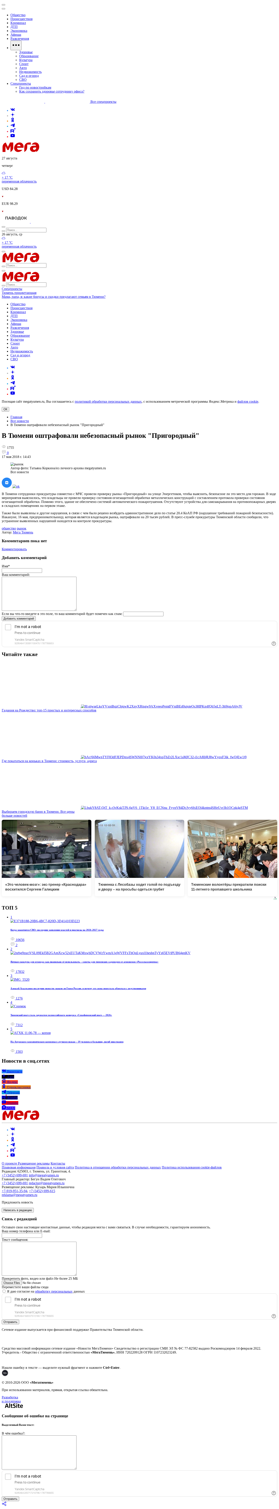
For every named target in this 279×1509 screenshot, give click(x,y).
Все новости (19, 421)
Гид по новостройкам (35, 87)
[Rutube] (12, 131)
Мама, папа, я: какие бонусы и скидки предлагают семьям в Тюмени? (53, 297)
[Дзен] (12, 115)
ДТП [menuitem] (14, 27)
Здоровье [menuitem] (26, 52)
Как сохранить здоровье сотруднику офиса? (51, 91)
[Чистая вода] (42, 222)
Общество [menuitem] (18, 15)
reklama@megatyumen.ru (19, 1195)
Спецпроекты (12, 289)
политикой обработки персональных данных (108, 401)
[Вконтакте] (12, 110)
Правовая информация (19, 1167)
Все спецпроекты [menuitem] (103, 102)
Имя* (6, 566)
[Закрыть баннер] (3, 4)
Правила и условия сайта (55, 1167)
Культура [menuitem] (25, 60)
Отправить (10, 1322)
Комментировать (14, 549)
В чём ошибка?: (13, 1433)
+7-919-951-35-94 (14, 1191)
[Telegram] (12, 126)
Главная (16, 417)
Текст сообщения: (15, 1239)
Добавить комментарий (18, 618)
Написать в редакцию (17, 1210)
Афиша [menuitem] (15, 34)
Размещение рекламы (34, 1163)
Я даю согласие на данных (45, 1291)
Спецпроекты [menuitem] (20, 83)
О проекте (10, 1163)
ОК (5, 409)
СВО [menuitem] (23, 79)
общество (9, 528)
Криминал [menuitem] (18, 23)
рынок (21, 528)
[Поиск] (3, 227)
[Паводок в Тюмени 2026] (16, 222)
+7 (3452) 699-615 (42, 1191)
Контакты (58, 1163)
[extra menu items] (16, 45)
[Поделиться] (4, 1505)
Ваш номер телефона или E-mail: (26, 1231)
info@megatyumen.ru (44, 1175)
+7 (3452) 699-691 (15, 1175)
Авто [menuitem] (23, 68)
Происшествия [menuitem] (21, 19)
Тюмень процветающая (19, 293)
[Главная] (52, 151)
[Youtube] (12, 136)
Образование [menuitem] (29, 56)
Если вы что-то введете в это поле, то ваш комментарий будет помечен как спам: (62, 614)
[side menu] (3, 8)
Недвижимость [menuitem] (30, 72)
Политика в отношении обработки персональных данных (118, 1167)
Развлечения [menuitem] (19, 38)
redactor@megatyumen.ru (47, 1183)
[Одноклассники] (12, 121)
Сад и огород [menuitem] (29, 76)
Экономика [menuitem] (18, 31)
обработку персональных (54, 1291)
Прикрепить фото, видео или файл (40, 1278)
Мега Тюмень (23, 532)
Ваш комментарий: (16, 575)
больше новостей (14, 815)
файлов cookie (247, 401)
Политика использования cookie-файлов (192, 1167)
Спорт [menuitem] (24, 64)
